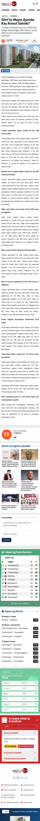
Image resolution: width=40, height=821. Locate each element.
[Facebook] (14, 777)
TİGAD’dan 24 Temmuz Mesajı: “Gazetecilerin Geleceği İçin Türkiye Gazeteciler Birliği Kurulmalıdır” (29, 486)
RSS (6, 811)
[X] (18, 777)
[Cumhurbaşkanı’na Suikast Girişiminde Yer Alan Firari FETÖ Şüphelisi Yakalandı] (29, 454)
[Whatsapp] (26, 777)
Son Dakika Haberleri (11, 802)
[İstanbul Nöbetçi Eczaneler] (37, 720)
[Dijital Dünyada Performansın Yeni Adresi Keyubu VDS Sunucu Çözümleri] (10, 475)
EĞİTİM (31, 10)
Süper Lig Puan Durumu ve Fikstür (8, 796)
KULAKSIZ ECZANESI (12, 753)
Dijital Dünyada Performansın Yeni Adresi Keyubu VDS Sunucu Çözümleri (9, 484)
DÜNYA (14, 10)
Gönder (6, 540)
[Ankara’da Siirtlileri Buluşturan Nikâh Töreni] (10, 499)
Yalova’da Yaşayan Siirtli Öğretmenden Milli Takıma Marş (29, 507)
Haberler (4, 16)
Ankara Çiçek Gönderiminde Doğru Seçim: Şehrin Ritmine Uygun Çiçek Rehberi (10, 463)
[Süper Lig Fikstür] (37, 611)
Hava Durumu (29, 785)
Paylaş (6, 71)
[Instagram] (22, 777)
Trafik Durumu (28, 790)
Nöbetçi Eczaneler (11, 785)
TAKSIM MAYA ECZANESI (15, 758)
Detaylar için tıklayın (20, 603)
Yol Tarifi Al (11, 746)
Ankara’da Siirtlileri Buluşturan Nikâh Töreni (9, 507)
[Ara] (34, 3)
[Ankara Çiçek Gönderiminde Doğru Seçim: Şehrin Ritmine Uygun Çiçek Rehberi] (10, 454)
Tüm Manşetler (29, 795)
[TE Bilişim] (7, 434)
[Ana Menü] (37, 3)
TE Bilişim (17, 433)
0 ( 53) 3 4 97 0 (27, 746)
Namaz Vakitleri (10, 790)
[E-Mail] (15, 437)
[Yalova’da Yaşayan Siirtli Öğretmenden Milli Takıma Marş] (29, 499)
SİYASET (23, 10)
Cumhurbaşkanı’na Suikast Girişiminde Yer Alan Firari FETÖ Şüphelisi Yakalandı (28, 463)
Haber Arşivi (27, 802)
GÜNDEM (5, 10)
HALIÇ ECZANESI (11, 733)
